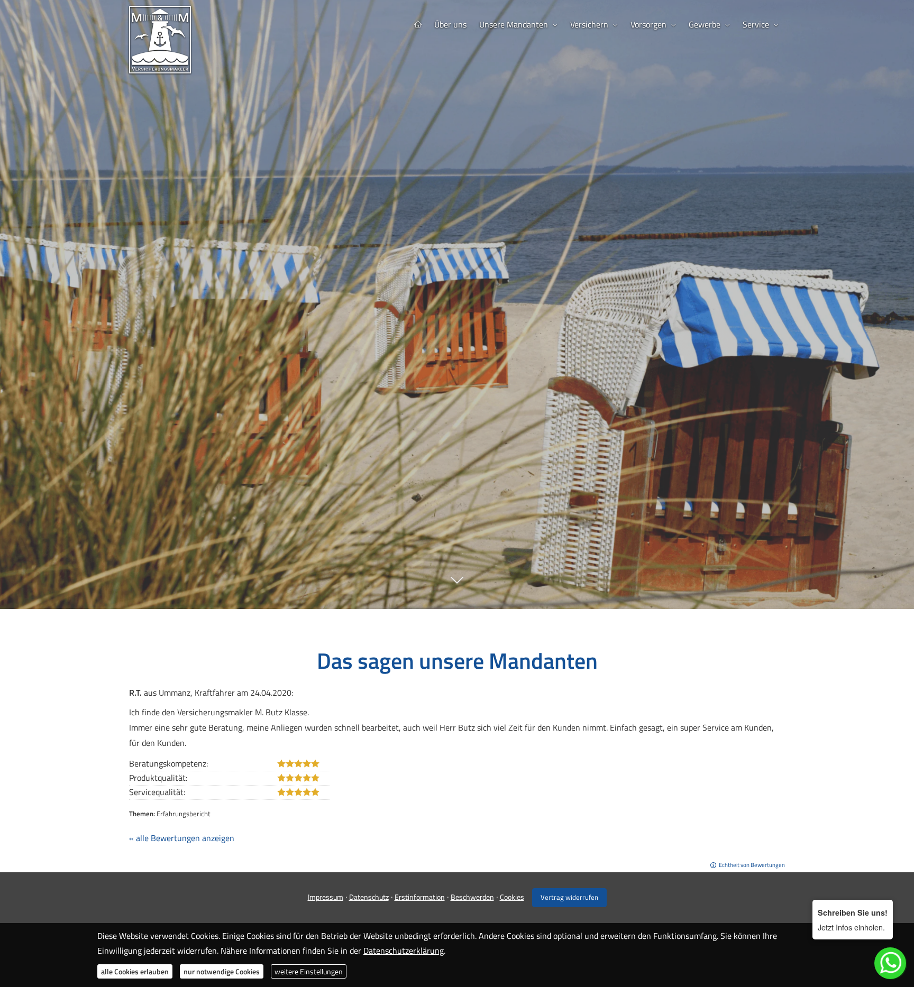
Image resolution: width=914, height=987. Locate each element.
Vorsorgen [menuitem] (648, 24)
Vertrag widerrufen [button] (569, 897)
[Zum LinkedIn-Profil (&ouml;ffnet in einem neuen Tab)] (489, 523)
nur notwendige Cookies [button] (222, 971)
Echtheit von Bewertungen (752, 865)
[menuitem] (418, 24)
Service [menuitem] (756, 24)
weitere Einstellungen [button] (309, 971)
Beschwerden (472, 896)
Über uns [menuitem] (450, 24)
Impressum (325, 896)
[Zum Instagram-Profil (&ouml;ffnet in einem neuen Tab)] (446, 523)
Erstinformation (420, 896)
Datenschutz (369, 896)
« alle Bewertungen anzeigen (181, 838)
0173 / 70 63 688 (467, 503)
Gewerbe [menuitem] (704, 24)
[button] (457, 585)
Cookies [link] (512, 896)
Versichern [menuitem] (589, 24)
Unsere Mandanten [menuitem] (513, 24)
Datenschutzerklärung (403, 950)
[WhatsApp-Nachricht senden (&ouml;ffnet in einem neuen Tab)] (468, 523)
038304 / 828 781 (466, 486)
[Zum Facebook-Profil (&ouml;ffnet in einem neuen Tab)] (425, 523)
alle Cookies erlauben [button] (135, 971)
